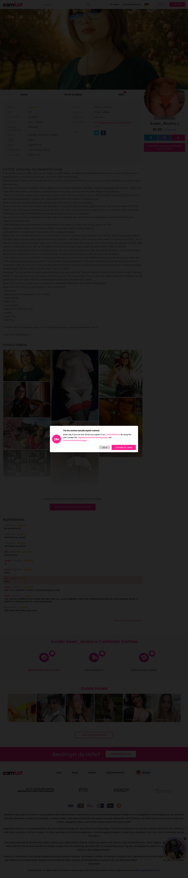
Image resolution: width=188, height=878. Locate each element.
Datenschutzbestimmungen (75, 440)
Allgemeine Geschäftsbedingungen (93, 437)
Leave (104, 447)
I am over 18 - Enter (123, 447)
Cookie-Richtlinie (113, 434)
